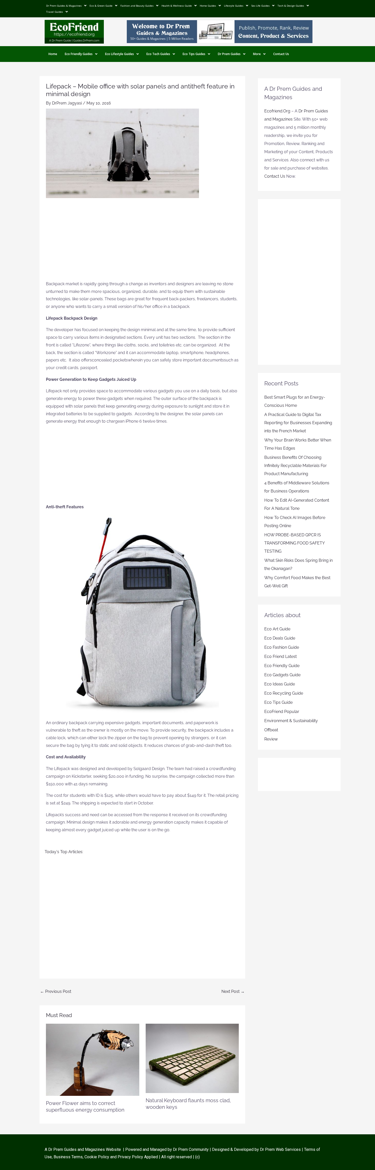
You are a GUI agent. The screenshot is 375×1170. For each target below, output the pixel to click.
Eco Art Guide (277, 629)
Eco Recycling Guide (283, 693)
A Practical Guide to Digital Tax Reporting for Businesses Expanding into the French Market (298, 422)
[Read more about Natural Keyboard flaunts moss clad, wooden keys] (192, 1058)
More (257, 54)
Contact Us (281, 54)
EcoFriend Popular (281, 711)
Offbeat (271, 729)
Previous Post (55, 991)
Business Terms (68, 1156)
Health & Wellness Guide (176, 5)
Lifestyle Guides (233, 5)
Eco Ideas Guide (279, 684)
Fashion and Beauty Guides (137, 5)
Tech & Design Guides (291, 5)
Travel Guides (54, 12)
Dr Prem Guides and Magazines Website (84, 1149)
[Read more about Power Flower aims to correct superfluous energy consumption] (92, 1059)
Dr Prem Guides (229, 54)
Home (52, 54)
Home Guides (208, 5)
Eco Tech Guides (158, 54)
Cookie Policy (97, 1156)
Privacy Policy (130, 1156)
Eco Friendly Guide (281, 665)
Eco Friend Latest (280, 656)
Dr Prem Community (191, 1149)
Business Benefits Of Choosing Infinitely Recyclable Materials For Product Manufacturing (295, 465)
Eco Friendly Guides (79, 54)
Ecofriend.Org (277, 111)
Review (271, 739)
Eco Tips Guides (194, 54)
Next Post (233, 991)
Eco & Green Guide (101, 5)
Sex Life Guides (260, 5)
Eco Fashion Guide (281, 647)
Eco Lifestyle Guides (119, 54)
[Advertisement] (142, 242)
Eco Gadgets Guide (282, 674)
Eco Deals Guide (279, 638)
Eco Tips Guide (278, 702)
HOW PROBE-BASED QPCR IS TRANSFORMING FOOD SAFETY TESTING (294, 543)
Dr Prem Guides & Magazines (64, 5)
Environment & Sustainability (291, 720)
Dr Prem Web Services (280, 1149)
